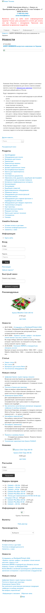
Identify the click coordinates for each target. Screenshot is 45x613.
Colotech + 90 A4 (13, 489)
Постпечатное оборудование (15, 368)
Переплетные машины (12, 163)
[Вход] (2, 27)
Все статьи (8, 364)
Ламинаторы (9, 161)
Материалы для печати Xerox (15, 366)
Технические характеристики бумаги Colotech (20, 441)
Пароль (4, 254)
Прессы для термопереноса (14, 171)
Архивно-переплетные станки (15, 167)
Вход (6, 262)
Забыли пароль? (8, 270)
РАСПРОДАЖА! (10, 155)
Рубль (20, 524)
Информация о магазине (11, 593)
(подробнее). (8, 608)
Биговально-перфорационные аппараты (19, 182)
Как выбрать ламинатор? (13, 424)
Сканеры (8, 217)
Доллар (24, 524)
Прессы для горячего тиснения (15, 213)
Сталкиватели (9, 215)
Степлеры (8, 174)
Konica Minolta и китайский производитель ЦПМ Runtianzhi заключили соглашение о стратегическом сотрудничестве (22, 569)
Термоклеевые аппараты (13, 205)
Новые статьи (9, 362)
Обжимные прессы (11, 192)
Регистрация (6, 267)
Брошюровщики (10, 184)
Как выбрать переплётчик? (14, 416)
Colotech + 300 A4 (14, 504)
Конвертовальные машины (14, 209)
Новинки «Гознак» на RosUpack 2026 (15, 566)
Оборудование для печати (14, 157)
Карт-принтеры (10, 207)
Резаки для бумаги (11, 165)
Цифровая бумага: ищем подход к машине (19, 377)
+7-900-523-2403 (22, 13)
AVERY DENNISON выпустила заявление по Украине (22, 46)
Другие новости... (8, 137)
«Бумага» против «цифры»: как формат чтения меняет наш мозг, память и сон (23, 336)
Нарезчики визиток (11, 196)
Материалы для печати (13, 159)
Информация (28, 30)
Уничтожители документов (14, 176)
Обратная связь (26, 593)
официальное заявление (24, 88)
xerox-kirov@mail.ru (23, 15)
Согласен (17, 608)
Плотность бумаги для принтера (16, 387)
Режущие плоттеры (11, 211)
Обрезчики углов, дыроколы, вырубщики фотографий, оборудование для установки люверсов (23, 179)
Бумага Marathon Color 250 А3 (22, 313)
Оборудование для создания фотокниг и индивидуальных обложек (19, 199)
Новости (5, 33)
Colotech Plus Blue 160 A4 (16, 491)
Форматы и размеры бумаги (14, 435)
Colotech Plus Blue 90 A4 (16, 502)
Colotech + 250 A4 (14, 485)
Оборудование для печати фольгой (17, 194)
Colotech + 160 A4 (14, 487)
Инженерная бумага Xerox (14, 395)
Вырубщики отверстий (12, 188)
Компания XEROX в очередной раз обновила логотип (20, 564)
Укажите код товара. (9, 278)
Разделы (15, 30)
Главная (6, 30)
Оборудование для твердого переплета (18, 203)
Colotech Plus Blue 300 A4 (16, 500)
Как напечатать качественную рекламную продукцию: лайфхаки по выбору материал (23, 407)
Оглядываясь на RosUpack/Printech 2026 (28, 327)
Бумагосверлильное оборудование (17, 190)
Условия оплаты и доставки (14, 225)
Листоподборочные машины (14, 169)
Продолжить (9, 475)
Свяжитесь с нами (11, 229)
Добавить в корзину (11, 286)
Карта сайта (9, 238)
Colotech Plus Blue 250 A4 (16, 494)
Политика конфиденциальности (15, 227)
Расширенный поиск (9, 147)
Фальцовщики (9, 186)
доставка (23, 319)
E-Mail (4, 246)
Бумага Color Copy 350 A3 (23, 453)
